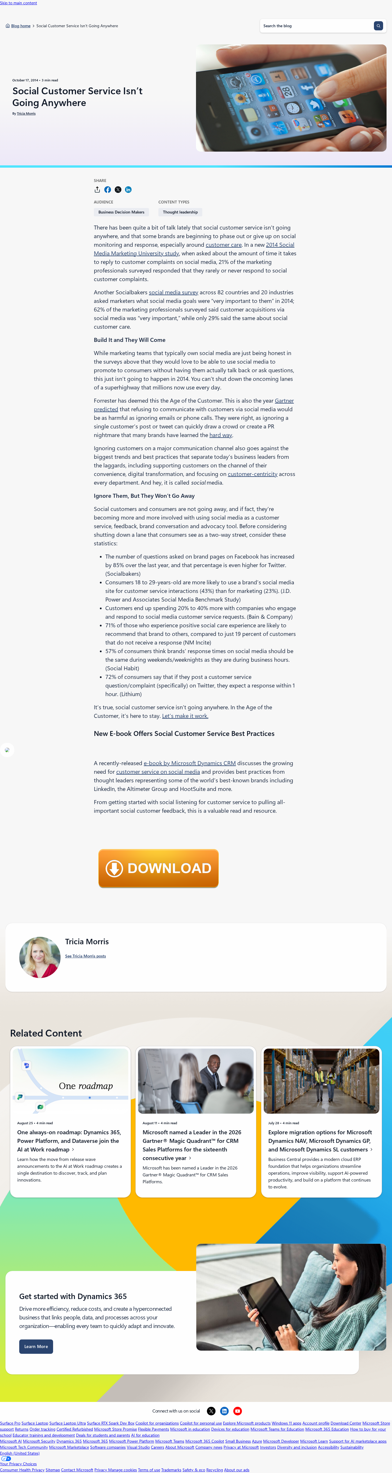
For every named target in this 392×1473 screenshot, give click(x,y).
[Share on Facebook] (107, 189)
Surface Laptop (35, 1423)
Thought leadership (180, 212)
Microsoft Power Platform (131, 1441)
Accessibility (328, 1447)
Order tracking (42, 1429)
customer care (224, 244)
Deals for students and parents (103, 1435)
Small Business (238, 1441)
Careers (157, 1447)
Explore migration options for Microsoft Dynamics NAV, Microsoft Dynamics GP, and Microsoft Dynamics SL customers (320, 1141)
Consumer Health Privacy (22, 1470)
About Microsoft (179, 1447)
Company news (208, 1447)
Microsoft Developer (281, 1441)
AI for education (145, 1435)
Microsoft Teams (169, 1441)
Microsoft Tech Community (24, 1447)
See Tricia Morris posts (85, 956)
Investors (268, 1447)
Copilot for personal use (201, 1423)
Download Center (346, 1423)
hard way (220, 435)
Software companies (108, 1447)
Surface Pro (10, 1423)
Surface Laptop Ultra (67, 1423)
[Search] (378, 25)
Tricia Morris (26, 113)
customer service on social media (158, 771)
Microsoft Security (39, 1441)
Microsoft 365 (95, 1441)
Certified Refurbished (75, 1429)
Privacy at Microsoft (241, 1447)
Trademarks (171, 1470)
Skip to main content (18, 3)
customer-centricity (252, 474)
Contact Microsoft (77, 1470)
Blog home (20, 25)
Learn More (36, 1346)
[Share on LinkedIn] (128, 189)
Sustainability (352, 1447)
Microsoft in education (190, 1429)
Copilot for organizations (157, 1423)
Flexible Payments (153, 1429)
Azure (257, 1441)
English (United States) (20, 1453)
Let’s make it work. (185, 715)
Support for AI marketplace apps (358, 1441)
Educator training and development (44, 1435)
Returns (21, 1429)
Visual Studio (138, 1447)
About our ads (236, 1470)
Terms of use (149, 1470)
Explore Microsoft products (247, 1423)
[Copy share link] (97, 189)
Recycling (214, 1470)
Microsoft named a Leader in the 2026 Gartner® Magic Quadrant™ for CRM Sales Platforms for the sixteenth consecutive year (192, 1145)
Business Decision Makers (121, 212)
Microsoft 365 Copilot (204, 1441)
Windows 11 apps (286, 1423)
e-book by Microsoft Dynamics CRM (190, 763)
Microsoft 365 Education (327, 1429)
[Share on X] (118, 189)
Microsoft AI (11, 1441)
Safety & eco (194, 1470)
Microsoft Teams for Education (277, 1429)
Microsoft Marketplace (69, 1447)
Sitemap (53, 1470)
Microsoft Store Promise (115, 1429)
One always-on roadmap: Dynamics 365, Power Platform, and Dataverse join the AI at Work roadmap (69, 1141)
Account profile (315, 1423)
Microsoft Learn (314, 1441)
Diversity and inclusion (297, 1447)
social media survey (173, 292)
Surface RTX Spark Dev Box (110, 1423)
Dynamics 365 (69, 1441)
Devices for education (230, 1429)
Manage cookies (122, 1470)
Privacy (101, 1470)
